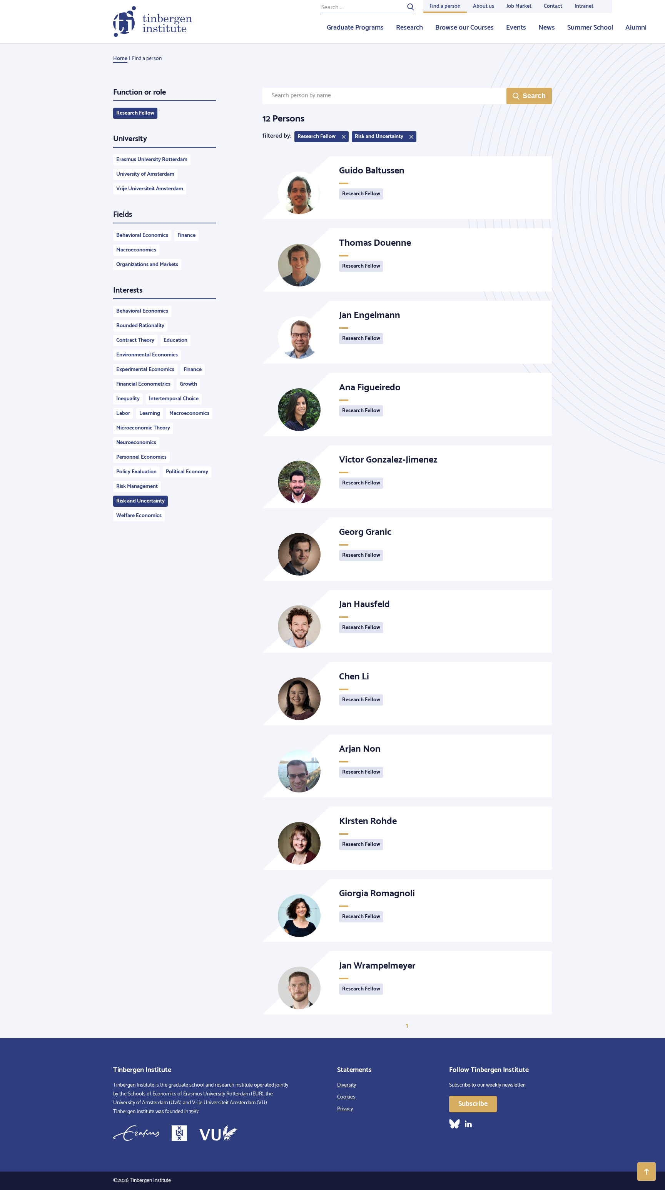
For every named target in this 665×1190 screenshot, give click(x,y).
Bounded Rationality (140, 325)
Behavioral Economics (142, 235)
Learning (149, 413)
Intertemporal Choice (174, 398)
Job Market (518, 6)
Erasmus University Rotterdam (151, 159)
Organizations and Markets (147, 264)
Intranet (584, 6)
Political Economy (187, 472)
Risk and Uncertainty (140, 501)
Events (516, 27)
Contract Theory (135, 340)
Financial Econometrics (143, 384)
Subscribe (473, 1104)
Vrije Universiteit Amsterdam (149, 189)
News (546, 27)
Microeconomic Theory (143, 428)
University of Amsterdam (145, 174)
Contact (553, 6)
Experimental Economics (145, 369)
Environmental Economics (147, 355)
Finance (186, 235)
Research (409, 27)
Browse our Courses (464, 27)
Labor (123, 413)
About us (483, 6)
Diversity (346, 1085)
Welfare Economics (139, 515)
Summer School (590, 27)
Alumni (636, 27)
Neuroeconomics (136, 442)
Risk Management (137, 486)
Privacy (345, 1109)
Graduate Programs (355, 27)
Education (175, 340)
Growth (188, 384)
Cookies (346, 1097)
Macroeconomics (136, 250)
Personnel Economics (141, 457)
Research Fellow (135, 113)
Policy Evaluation (136, 472)
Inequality (128, 398)
